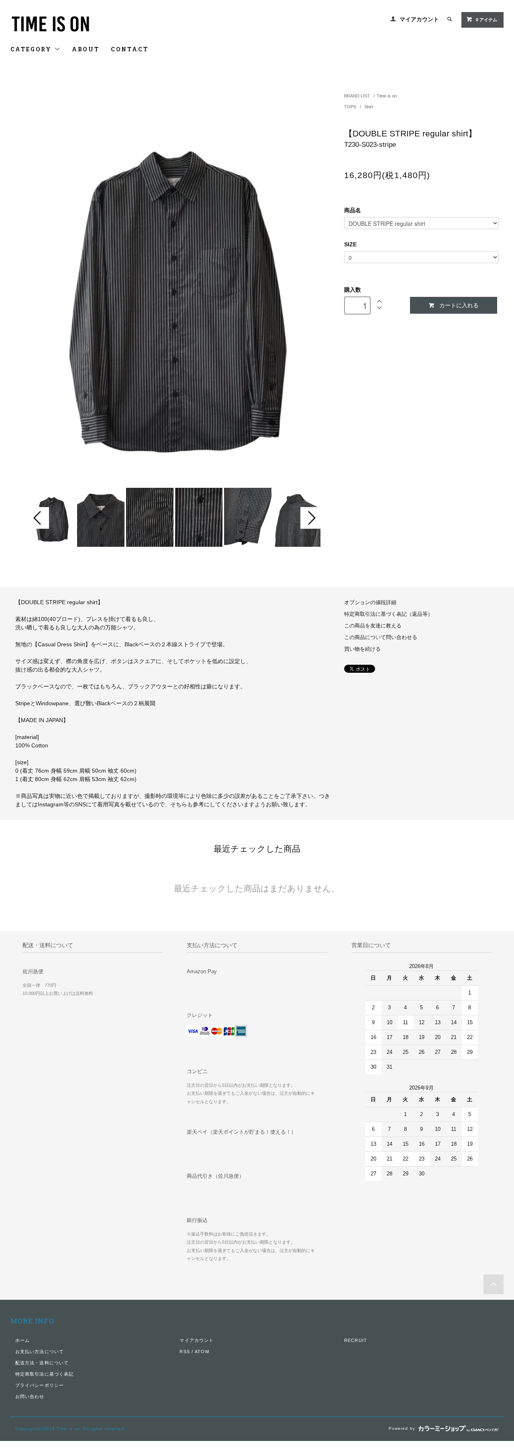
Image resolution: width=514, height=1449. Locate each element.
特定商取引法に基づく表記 (44, 1374)
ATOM (202, 1351)
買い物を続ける (362, 649)
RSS (184, 1351)
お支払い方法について (39, 1351)
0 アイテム (486, 19)
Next (310, 518)
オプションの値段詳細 (370, 602)
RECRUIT (355, 1340)
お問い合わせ (30, 1396)
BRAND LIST (357, 95)
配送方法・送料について (42, 1362)
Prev (38, 518)
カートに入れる (459, 305)
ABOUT (86, 49)
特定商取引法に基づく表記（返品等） (388, 614)
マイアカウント (419, 19)
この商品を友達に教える (373, 626)
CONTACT (130, 49)
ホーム (22, 1340)
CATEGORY (32, 49)
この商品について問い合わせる (380, 637)
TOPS (350, 106)
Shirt (368, 106)
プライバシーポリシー (39, 1385)
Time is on (387, 95)
